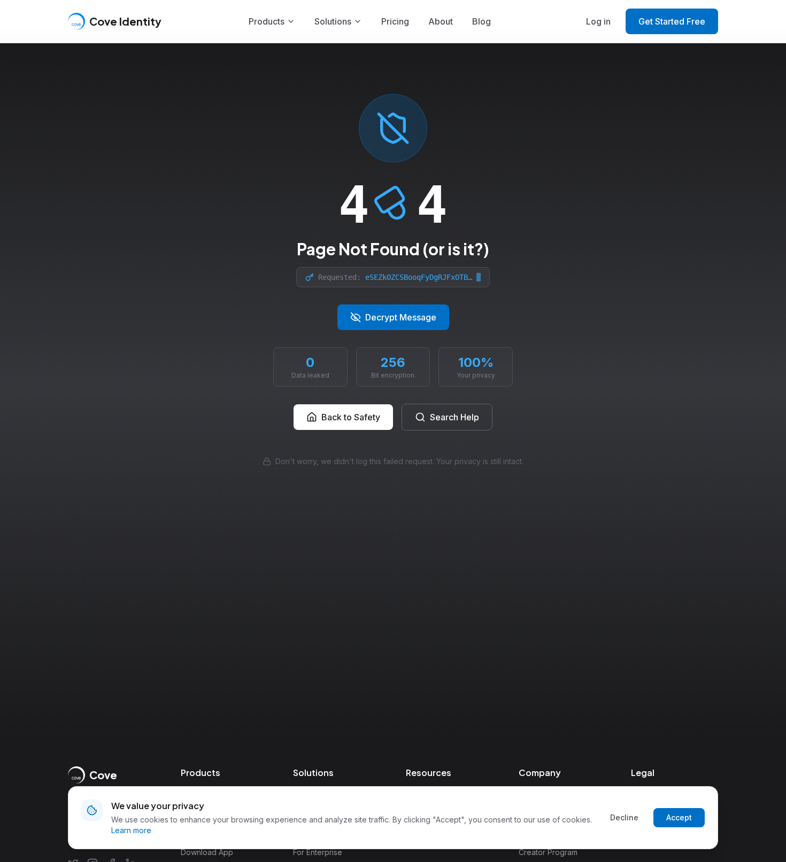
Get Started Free (671, 21)
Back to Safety (350, 417)
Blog (481, 21)
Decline (624, 817)
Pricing (395, 21)
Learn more (131, 830)
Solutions (332, 21)
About (440, 21)
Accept (679, 817)
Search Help (454, 417)
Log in (598, 21)
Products (266, 21)
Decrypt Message (400, 317)
